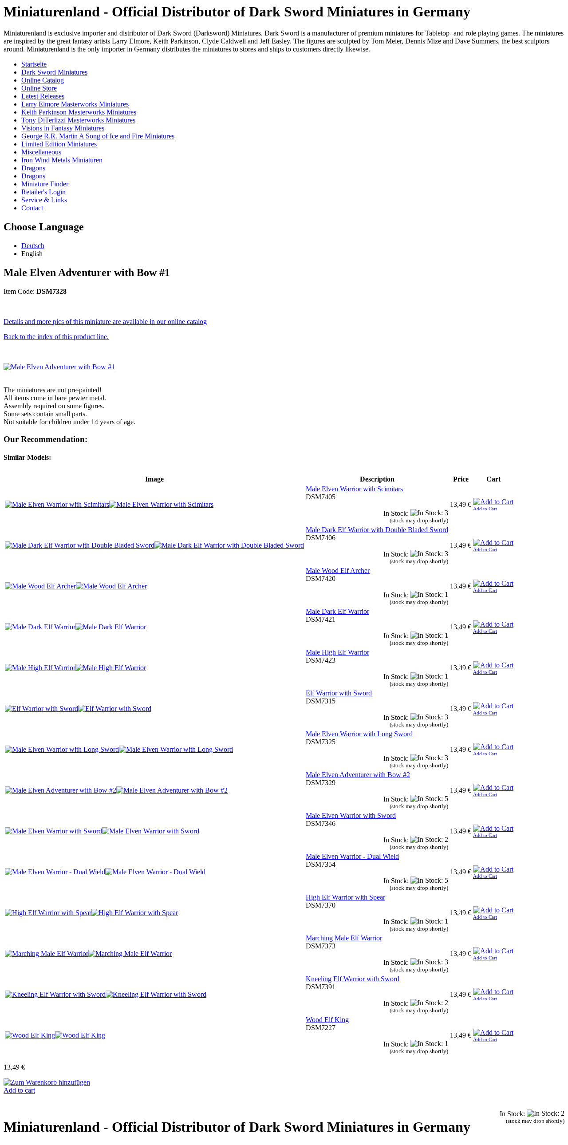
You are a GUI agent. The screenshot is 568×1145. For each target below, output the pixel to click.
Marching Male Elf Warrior (344, 938)
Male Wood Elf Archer (338, 570)
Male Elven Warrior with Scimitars (354, 489)
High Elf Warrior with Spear (345, 897)
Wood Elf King (327, 1019)
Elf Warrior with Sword (339, 693)
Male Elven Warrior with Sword (351, 815)
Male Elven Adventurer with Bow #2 (358, 774)
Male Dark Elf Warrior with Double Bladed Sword (377, 529)
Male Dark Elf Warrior (337, 611)
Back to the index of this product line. (56, 336)
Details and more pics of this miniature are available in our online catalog (105, 321)
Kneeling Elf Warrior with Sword (352, 979)
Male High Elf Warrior (337, 652)
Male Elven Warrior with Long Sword (359, 734)
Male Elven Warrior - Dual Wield (352, 856)
